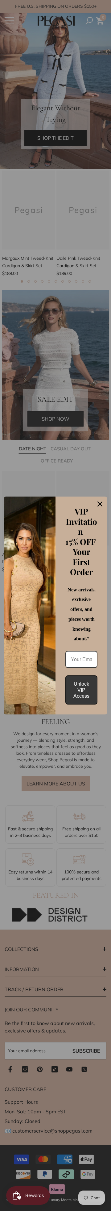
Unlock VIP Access (81, 689)
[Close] (99, 504)
